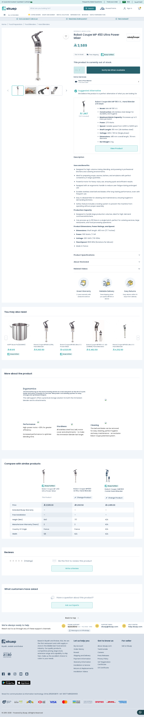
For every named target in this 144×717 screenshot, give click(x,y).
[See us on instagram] (16, 674)
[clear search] (82, 8)
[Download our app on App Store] (23, 683)
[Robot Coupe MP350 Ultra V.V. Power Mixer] (72, 337)
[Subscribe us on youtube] (22, 674)
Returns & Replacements (83, 668)
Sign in (129, 8)
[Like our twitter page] (10, 674)
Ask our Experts (72, 605)
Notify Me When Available (113, 70)
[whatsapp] (140, 712)
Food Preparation (15, 24)
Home (4, 24)
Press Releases (103, 655)
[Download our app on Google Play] (8, 683)
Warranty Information (82, 662)
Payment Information (82, 659)
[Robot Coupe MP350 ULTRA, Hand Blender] (46, 337)
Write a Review (72, 568)
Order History (79, 649)
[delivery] (106, 282)
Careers (101, 652)
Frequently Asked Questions (92, 2)
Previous (8, 90)
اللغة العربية (138, 2)
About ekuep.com (105, 646)
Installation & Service (82, 665)
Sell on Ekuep (127, 646)
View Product (116, 148)
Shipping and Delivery (82, 655)
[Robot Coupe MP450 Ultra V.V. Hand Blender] (125, 337)
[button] (126, 2)
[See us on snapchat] (28, 674)
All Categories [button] (13, 15)
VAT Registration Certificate (104, 663)
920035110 (72, 627)
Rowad (76, 652)
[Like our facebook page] (5, 674)
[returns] (130, 282)
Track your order (112, 2)
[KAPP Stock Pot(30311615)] (19, 337)
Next (66, 90)
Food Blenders (30, 24)
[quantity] (79, 70)
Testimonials (103, 649)
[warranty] (83, 282)
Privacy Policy (103, 659)
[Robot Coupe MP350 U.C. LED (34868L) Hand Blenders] (98, 337)
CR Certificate (103, 668)
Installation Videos (81, 671)
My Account (78, 646)
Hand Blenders (44, 24)
